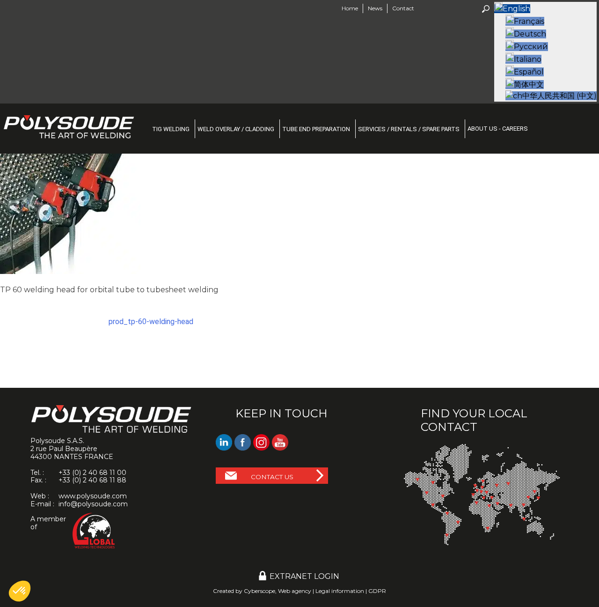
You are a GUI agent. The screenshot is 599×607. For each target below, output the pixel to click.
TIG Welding (171, 129)
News (375, 8)
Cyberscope (259, 590)
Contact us (272, 477)
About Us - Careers (498, 128)
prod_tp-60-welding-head (151, 321)
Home (350, 8)
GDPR (377, 590)
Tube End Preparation (316, 129)
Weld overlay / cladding (235, 129)
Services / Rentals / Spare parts (409, 129)
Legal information (339, 590)
